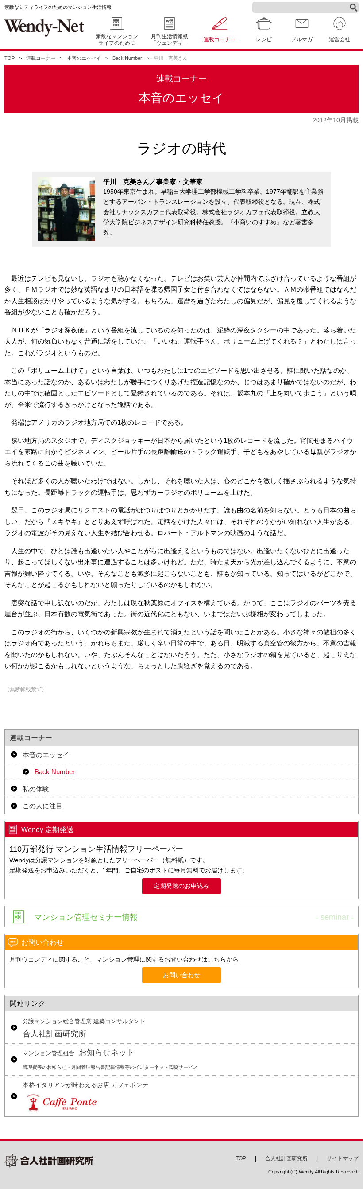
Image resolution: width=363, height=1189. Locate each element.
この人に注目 (42, 806)
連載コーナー (40, 58)
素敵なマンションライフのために (117, 39)
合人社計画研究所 (84, 1028)
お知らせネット (110, 1059)
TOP (9, 58)
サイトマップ (343, 1158)
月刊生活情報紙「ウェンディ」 (169, 39)
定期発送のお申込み (181, 886)
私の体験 (36, 789)
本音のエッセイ (84, 58)
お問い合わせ (181, 975)
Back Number (127, 58)
